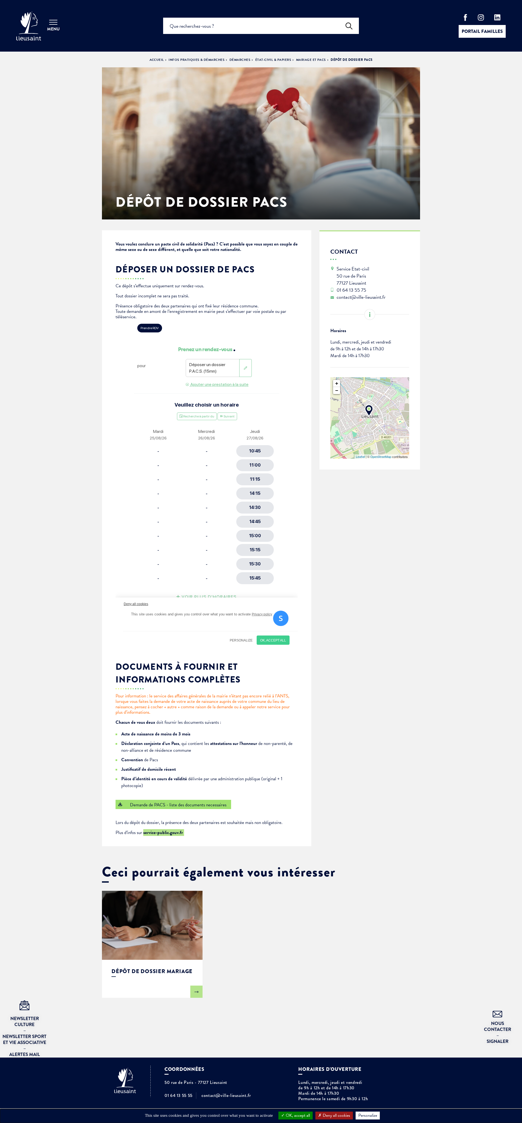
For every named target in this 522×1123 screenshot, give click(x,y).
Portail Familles (482, 31)
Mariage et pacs (311, 59)
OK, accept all (297, 1115)
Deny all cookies (336, 1115)
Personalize (367, 1115)
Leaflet (360, 456)
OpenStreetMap (380, 456)
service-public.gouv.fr (163, 832)
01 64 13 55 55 (178, 1095)
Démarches (239, 59)
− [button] (336, 390)
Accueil (157, 59)
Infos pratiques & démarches (197, 59)
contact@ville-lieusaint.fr (226, 1095)
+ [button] (336, 383)
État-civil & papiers (273, 59)
